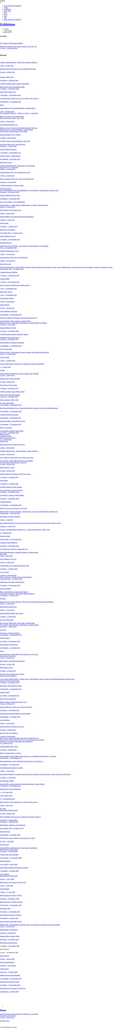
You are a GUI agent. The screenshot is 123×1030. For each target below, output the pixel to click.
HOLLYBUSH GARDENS (12, 6)
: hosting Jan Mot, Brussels (11, 489)
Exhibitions (7, 9)
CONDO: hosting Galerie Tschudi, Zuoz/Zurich (14, 86)
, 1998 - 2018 (11, 402)
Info (5, 18)
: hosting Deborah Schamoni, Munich (14, 337)
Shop (5, 13)
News (5, 14)
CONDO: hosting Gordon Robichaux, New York (15, 143)
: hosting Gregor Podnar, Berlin (12, 394)
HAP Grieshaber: (20, 819)
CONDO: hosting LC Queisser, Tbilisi (29, 189)
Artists (6, 7)
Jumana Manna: (18, 70)
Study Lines (7, 11)
